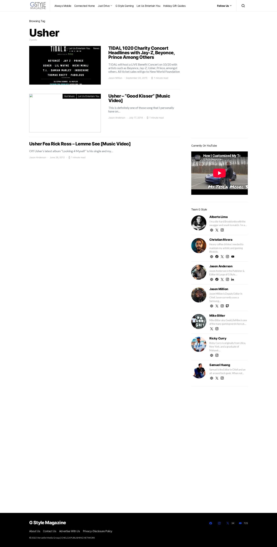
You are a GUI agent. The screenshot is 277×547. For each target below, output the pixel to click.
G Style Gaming (125, 5)
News (96, 48)
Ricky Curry (217, 338)
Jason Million (115, 77)
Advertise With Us (69, 531)
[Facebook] (210, 523)
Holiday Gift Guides (174, 5)
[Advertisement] (219, 75)
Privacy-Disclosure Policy (97, 531)
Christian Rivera (220, 239)
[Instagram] (219, 523)
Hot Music (69, 96)
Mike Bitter (217, 315)
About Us (34, 531)
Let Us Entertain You (148, 5)
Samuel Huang (219, 365)
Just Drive (104, 5)
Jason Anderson (116, 117)
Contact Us (49, 531)
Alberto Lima (218, 217)
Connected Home (84, 5)
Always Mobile (62, 5)
